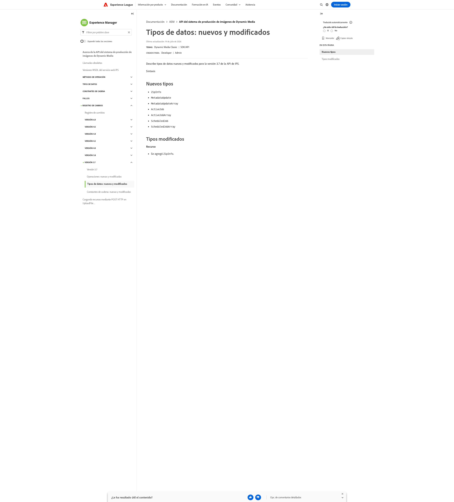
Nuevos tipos (329, 51)
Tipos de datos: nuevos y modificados (107, 183)
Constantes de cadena (94, 91)
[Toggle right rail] (321, 14)
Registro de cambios (92, 105)
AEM (172, 21)
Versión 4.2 (90, 141)
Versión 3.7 (90, 162)
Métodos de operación (94, 77)
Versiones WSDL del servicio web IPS (101, 70)
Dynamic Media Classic (165, 47)
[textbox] (106, 32)
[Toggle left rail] (132, 14)
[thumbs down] (258, 497)
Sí (328, 30)
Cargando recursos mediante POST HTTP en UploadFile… (104, 201)
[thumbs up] (250, 497)
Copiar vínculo (346, 38)
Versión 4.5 (90, 127)
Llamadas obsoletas (92, 62)
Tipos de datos (90, 84)
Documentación (155, 21)
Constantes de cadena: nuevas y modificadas (109, 191)
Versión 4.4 (90, 134)
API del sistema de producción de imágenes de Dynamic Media (217, 21)
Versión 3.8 (90, 155)
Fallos (86, 98)
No (336, 30)
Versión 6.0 (90, 119)
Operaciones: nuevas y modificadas (104, 176)
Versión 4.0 (90, 148)
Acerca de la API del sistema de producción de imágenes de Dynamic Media (107, 53)
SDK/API (185, 47)
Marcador (330, 38)
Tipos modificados (330, 59)
